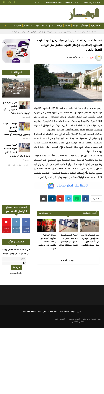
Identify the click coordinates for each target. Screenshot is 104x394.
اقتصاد (67, 25)
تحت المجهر (28, 25)
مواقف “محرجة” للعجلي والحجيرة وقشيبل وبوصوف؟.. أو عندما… (16, 129)
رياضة (59, 25)
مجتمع (51, 25)
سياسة (75, 25)
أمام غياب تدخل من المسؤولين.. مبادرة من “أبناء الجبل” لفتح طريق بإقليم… (16, 89)
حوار (37, 25)
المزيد (38, 2)
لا (23, 263)
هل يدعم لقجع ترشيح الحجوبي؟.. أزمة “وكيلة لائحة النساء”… (16, 108)
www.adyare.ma (92, 2)
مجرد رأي (84, 25)
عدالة (44, 25)
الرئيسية (94, 25)
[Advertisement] (16, 185)
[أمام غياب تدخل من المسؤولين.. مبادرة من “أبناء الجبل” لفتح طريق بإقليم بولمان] (89, 225)
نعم (22, 258)
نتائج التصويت (16, 273)
